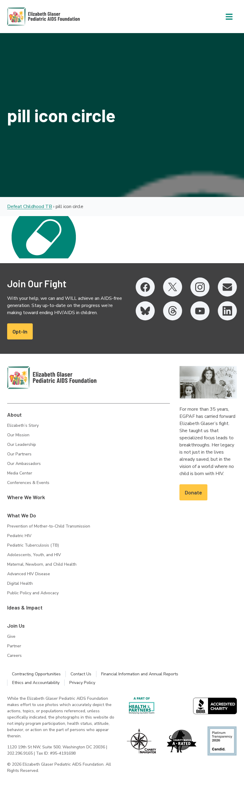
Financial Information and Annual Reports (139, 674)
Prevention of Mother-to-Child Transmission (48, 526)
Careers (14, 655)
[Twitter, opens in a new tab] (172, 287)
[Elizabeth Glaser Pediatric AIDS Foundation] (51, 377)
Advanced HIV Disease (28, 574)
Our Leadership (21, 444)
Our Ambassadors (24, 463)
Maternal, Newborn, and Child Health (41, 564)
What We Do (21, 515)
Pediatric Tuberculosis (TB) (33, 545)
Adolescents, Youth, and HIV (34, 555)
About (14, 414)
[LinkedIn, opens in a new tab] (227, 310)
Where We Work (26, 497)
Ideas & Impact (25, 607)
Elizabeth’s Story (23, 425)
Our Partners (19, 454)
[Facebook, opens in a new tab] (145, 287)
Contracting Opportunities (36, 674)
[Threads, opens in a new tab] (172, 310)
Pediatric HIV (19, 536)
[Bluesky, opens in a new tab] (145, 310)
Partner (14, 646)
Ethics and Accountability (36, 682)
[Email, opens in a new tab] (227, 287)
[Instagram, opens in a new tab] (199, 287)
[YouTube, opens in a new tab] (199, 310)
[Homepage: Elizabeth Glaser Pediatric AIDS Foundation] (28, 16)
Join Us (16, 625)
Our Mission (18, 435)
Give (11, 636)
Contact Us (81, 674)
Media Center (19, 473)
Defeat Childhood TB (29, 206)
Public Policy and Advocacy (33, 593)
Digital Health (20, 583)
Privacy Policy (82, 682)
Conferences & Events (28, 482)
